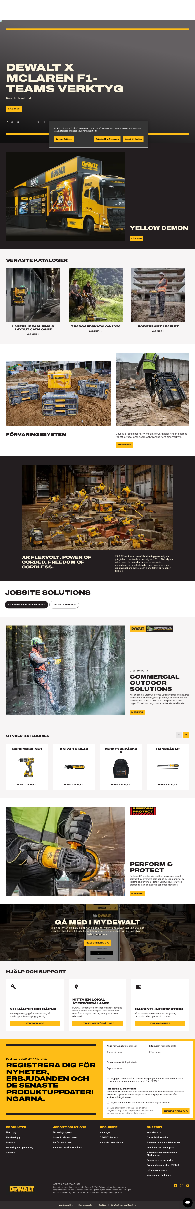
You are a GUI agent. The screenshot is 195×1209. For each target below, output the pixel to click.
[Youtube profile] (187, 1185)
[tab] (26, 604)
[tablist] (97, 604)
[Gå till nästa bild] (186, 735)
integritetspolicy (114, 1110)
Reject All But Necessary (107, 139)
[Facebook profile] (175, 1185)
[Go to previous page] (7, 122)
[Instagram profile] (181, 1185)
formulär (142, 1113)
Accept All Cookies (133, 139)
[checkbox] (108, 1080)
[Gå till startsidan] (22, 1189)
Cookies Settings (64, 139)
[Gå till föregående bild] (179, 735)
